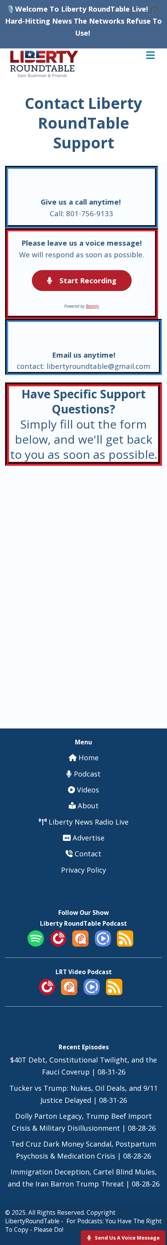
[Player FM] (58, 944)
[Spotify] (36, 944)
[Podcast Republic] (103, 944)
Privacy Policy (83, 870)
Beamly (92, 306)
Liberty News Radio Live (88, 822)
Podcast (86, 773)
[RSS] (125, 944)
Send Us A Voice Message (127, 1237)
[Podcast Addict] (80, 944)
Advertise (87, 837)
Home (88, 757)
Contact (87, 853)
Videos (87, 789)
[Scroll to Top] (152, 1214)
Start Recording (87, 280)
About (87, 805)
